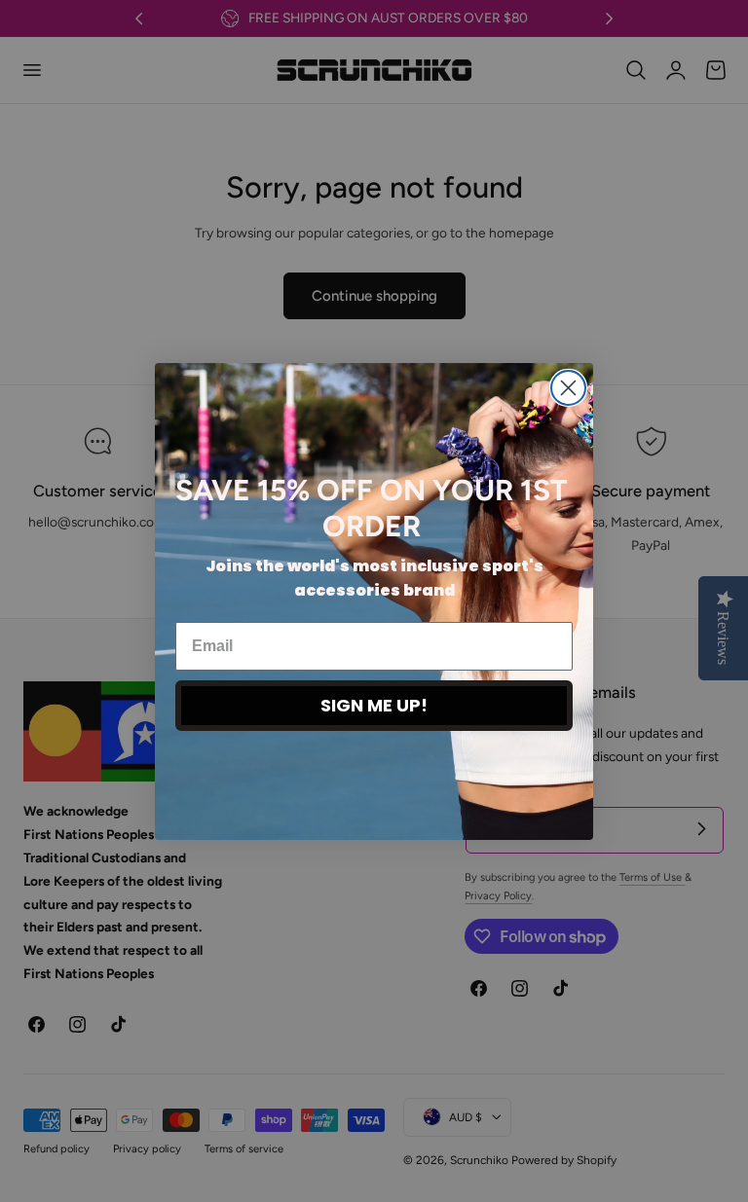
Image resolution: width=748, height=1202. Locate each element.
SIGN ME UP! (374, 705)
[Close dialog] (568, 388)
